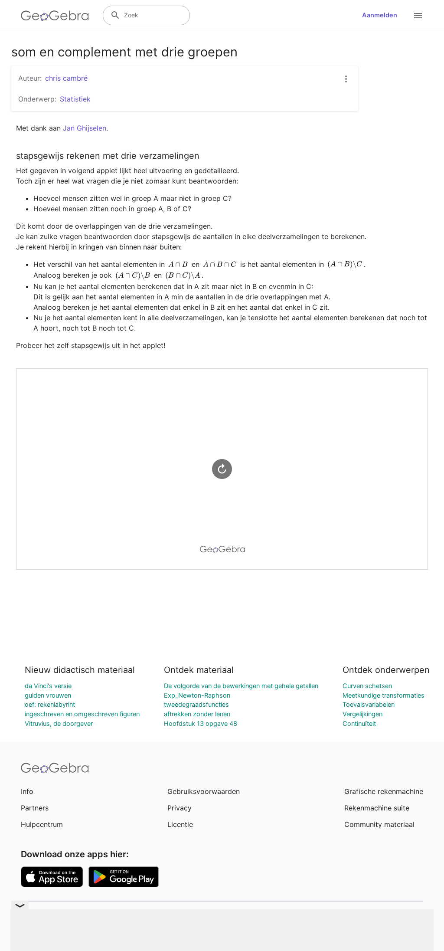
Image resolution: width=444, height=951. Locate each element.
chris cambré (66, 78)
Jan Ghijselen (84, 128)
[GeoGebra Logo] (55, 15)
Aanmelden (379, 15)
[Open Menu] (418, 15)
